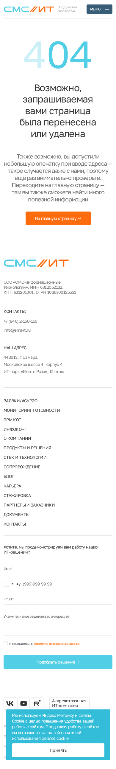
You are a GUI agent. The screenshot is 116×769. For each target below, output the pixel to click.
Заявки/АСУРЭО (20, 400)
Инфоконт (15, 429)
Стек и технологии (25, 457)
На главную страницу (55, 218)
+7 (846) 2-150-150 (20, 321)
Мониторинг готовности (32, 410)
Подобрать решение (55, 661)
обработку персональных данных (57, 643)
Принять (58, 750)
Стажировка (17, 495)
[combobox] (12, 584)
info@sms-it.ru (17, 330)
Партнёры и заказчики (29, 504)
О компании (17, 438)
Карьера (12, 485)
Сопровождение (22, 466)
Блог (9, 476)
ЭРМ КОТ (12, 419)
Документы (16, 514)
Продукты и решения (27, 447)
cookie (62, 738)
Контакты (15, 523)
